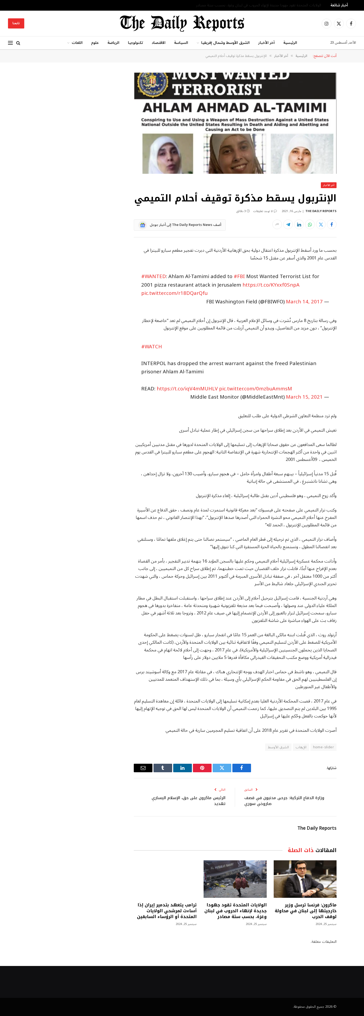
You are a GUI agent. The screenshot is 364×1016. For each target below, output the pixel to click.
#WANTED (153, 276)
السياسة (181, 43)
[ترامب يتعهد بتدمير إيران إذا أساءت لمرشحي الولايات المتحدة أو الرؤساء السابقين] (165, 879)
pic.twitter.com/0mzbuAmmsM (255, 388)
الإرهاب (301, 747)
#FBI (239, 276)
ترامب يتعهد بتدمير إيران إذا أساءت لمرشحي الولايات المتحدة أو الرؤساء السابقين (167, 910)
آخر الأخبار (266, 43)
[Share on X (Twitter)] (321, 224)
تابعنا (16, 23)
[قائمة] (10, 43)
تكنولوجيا (135, 43)
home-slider (323, 747)
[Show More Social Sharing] (277, 224)
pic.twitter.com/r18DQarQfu (174, 293)
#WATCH (151, 346)
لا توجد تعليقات (263, 211)
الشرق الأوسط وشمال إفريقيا (225, 43)
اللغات (77, 43)
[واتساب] (310, 224)
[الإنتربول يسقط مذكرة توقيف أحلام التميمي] (235, 123)
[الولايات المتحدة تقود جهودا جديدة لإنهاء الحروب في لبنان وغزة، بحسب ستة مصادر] (235, 879)
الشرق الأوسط (278, 747)
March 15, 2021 (304, 397)
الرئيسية (290, 43)
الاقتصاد (158, 43)
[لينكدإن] (299, 224)
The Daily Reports (321, 211)
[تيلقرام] (288, 224)
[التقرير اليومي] (182, 23)
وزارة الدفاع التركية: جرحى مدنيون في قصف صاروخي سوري (284, 801)
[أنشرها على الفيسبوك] (332, 224)
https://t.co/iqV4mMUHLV (187, 388)
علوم (95, 43)
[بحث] (18, 43)
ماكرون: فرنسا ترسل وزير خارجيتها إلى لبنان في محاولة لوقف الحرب (306, 910)
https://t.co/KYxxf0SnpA (271, 285)
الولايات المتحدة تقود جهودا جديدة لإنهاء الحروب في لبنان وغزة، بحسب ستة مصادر (258, 5)
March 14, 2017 (304, 301)
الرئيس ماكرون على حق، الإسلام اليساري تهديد (188, 801)
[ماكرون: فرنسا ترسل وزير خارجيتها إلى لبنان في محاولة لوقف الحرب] (305, 879)
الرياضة (113, 43)
